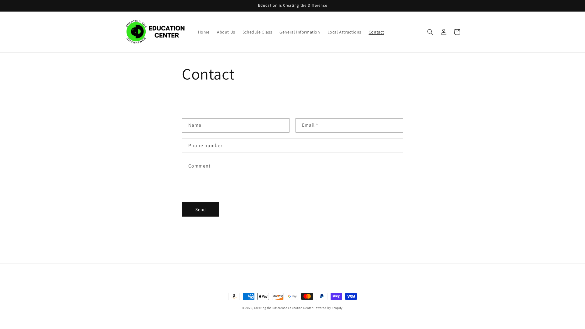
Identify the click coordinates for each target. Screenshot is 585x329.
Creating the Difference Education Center (283, 308)
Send (200, 209)
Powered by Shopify (328, 308)
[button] (430, 32)
